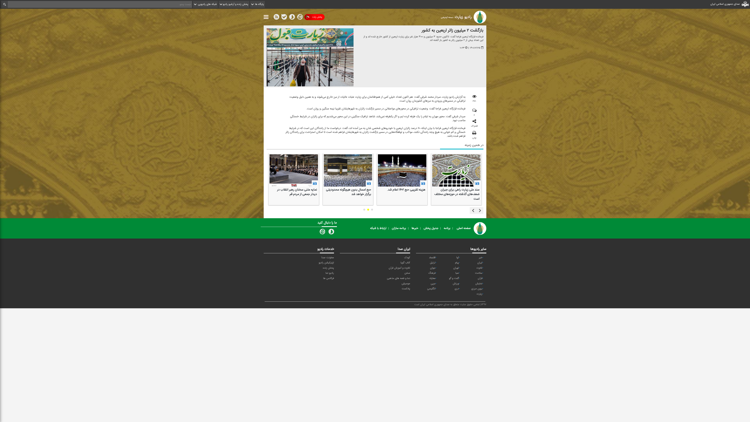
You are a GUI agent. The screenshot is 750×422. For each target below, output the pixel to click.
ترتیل (433, 263)
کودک (407, 258)
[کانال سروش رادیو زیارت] (331, 232)
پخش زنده (317, 17)
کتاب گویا (405, 263)
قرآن (480, 278)
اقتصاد (432, 258)
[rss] (276, 18)
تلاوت (479, 268)
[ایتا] (299, 18)
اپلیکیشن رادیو (326, 263)
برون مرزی (476, 289)
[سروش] (292, 18)
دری (457, 289)
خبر (480, 258)
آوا (457, 258)
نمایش (478, 284)
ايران (479, 263)
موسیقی (406, 284)
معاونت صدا (327, 258)
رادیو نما (330, 273)
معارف (432, 278)
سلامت (478, 273)
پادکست (406, 289)
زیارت (479, 294)
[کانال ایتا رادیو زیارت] (322, 232)
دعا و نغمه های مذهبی (398, 278)
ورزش (456, 284)
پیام (457, 263)
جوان (433, 268)
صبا (457, 273)
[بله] (284, 18)
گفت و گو (454, 278)
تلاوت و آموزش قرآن (399, 268)
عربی (433, 284)
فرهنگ (432, 273)
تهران (456, 268)
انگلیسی (431, 289)
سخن (407, 273)
